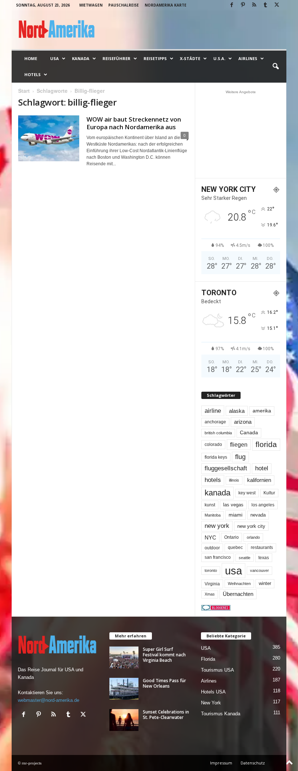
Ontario (231, 537)
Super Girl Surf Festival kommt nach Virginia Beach (164, 654)
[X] (276, 5)
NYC (210, 537)
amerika (262, 411)
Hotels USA (213, 692)
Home (30, 58)
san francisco (218, 557)
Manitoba (213, 515)
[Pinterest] (242, 5)
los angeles (262, 504)
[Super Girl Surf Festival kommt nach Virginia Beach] (123, 657)
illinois (234, 480)
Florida (208, 659)
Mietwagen (90, 5)
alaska (237, 411)
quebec (235, 547)
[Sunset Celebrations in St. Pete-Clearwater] (123, 720)
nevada (258, 515)
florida (266, 444)
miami (235, 515)
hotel (261, 468)
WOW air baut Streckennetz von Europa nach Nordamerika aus (133, 123)
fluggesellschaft (226, 468)
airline (213, 410)
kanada (217, 492)
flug (240, 456)
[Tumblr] (265, 5)
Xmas (210, 594)
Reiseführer (116, 58)
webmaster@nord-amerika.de (48, 700)
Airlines (247, 58)
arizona (242, 422)
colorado (213, 444)
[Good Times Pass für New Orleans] (123, 689)
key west (246, 493)
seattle (244, 557)
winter (265, 583)
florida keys (216, 457)
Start (24, 90)
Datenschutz (253, 763)
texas (263, 557)
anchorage (215, 422)
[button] (275, 67)
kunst (210, 504)
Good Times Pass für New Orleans (164, 683)
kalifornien (259, 480)
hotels (213, 480)
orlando (253, 537)
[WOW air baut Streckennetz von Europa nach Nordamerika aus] (48, 138)
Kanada (80, 58)
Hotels (32, 74)
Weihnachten (239, 583)
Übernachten (238, 594)
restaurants (262, 547)
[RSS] (254, 5)
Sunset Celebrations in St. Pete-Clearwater (166, 714)
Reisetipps (155, 58)
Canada (249, 432)
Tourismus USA (217, 670)
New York (211, 702)
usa (233, 571)
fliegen (238, 444)
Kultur (269, 493)
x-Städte (190, 58)
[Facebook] (231, 5)
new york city (251, 526)
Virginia (212, 583)
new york (217, 525)
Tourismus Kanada (220, 713)
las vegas (233, 504)
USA (54, 58)
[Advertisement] (241, 134)
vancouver (259, 570)
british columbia (218, 433)
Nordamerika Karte (165, 5)
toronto (211, 570)
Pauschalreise (123, 5)
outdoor (212, 547)
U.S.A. (219, 58)
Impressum (221, 763)
